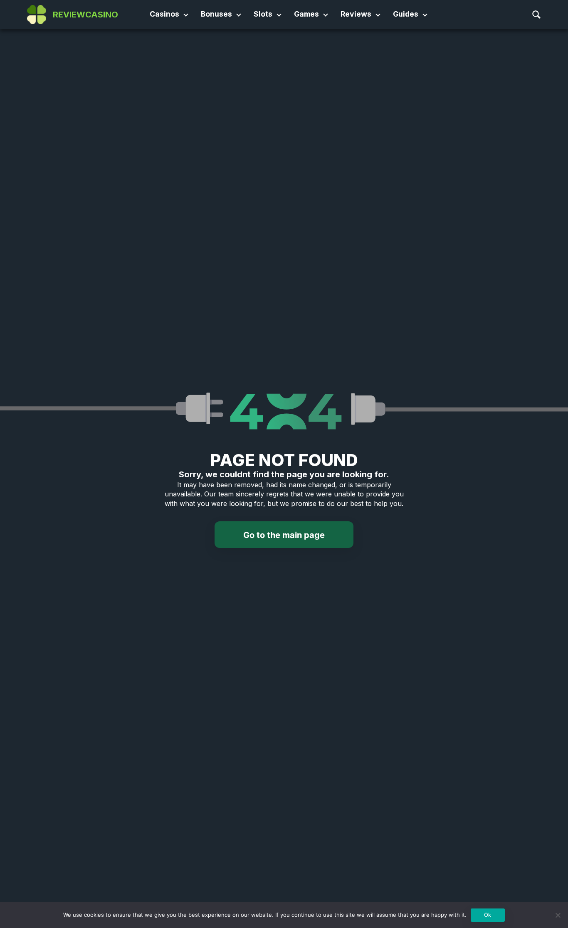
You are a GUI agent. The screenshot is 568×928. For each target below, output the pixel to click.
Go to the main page (284, 535)
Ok (487, 914)
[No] (557, 915)
